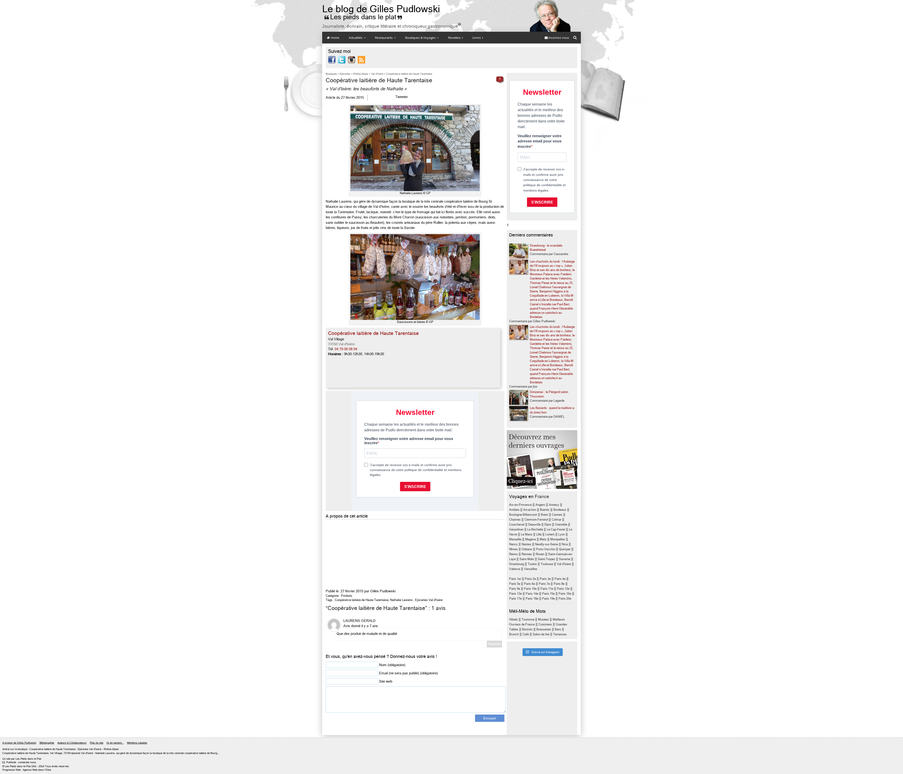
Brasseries (543, 629)
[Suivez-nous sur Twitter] (341, 59)
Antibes (514, 509)
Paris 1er (515, 579)
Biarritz (545, 509)
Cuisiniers (545, 624)
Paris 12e (563, 588)
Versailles (530, 569)
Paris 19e (548, 598)
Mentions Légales (137, 742)
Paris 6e (529, 583)
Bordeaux (559, 509)
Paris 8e (559, 583)
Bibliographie (47, 742)
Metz (543, 539)
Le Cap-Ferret (556, 529)
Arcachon (529, 509)
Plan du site (96, 742)
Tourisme (528, 619)
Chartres (515, 519)
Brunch (514, 634)
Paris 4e (560, 579)
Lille (539, 534)
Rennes (527, 554)
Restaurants (384, 37)
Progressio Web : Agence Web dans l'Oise (26, 769)
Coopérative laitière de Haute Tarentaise (361, 600)
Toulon (532, 564)
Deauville (534, 524)
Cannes (557, 514)
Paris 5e (514, 583)
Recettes (454, 37)
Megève (530, 539)
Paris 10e (530, 588)
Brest (544, 514)
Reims (513, 554)
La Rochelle (535, 529)
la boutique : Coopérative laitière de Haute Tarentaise (45, 749)
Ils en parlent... (115, 742)
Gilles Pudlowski (383, 591)
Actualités (356, 37)
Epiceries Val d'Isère (429, 600)
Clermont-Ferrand (536, 519)
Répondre (494, 644)
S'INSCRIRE (542, 202)
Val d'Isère (564, 564)
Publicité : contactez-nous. (19, 762)
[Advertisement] (415, 553)
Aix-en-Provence (520, 505)
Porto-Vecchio (545, 549)
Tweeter (401, 97)
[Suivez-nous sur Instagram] (351, 59)
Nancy (513, 544)
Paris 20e (564, 598)
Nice (565, 544)
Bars (558, 629)
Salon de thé (541, 634)
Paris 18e (532, 598)
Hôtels (513, 619)
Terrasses (560, 634)
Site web (385, 681)
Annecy (554, 505)
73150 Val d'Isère (341, 344)
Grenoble (561, 524)
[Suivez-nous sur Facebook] (332, 59)
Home (334, 37)
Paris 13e (515, 593)
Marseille (515, 539)
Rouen (540, 554)
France (542, 496)
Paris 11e (546, 588)
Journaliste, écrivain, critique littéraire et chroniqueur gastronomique (391, 26)
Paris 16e (564, 593)
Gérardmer (516, 529)
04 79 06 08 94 (346, 349)
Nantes (526, 544)
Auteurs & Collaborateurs (72, 742)
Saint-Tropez (546, 559)
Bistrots (527, 629)
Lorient (549, 534)
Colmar (556, 519)
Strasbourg (516, 564)
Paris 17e (515, 598)
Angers (540, 505)
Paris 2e (530, 579)
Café (526, 634)
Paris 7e (544, 583)
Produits (346, 595)
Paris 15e (548, 593)
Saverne (564, 559)
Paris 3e (545, 579)
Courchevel (516, 524)
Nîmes (513, 549)
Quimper (564, 549)
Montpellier (557, 539)
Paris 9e (514, 588)
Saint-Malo (526, 559)
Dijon (547, 524)
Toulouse (547, 564)
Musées (543, 619)
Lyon (561, 534)
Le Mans (526, 534)
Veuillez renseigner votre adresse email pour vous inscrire (540, 141)
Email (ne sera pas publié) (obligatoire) (408, 673)
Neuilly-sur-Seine (546, 544)
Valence (514, 569)
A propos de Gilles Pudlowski (19, 742)
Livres (477, 37)
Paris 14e (532, 593)
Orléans (527, 549)
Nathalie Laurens (401, 600)
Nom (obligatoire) (392, 665)
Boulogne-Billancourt (523, 514)
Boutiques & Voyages (420, 37)
